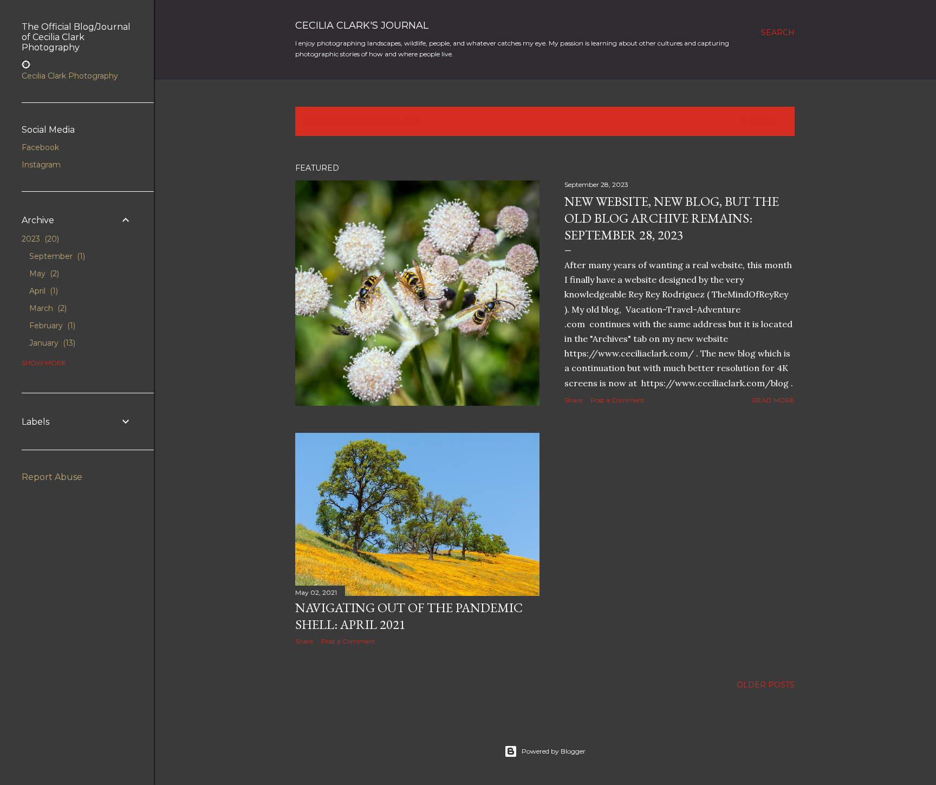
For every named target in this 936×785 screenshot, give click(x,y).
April (42, 291)
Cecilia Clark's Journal (361, 25)
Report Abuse (52, 477)
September (56, 256)
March (46, 308)
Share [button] (573, 400)
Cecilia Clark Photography (70, 76)
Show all (762, 121)
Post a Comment (617, 400)
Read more (773, 400)
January (51, 343)
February (51, 325)
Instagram (41, 165)
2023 (39, 239)
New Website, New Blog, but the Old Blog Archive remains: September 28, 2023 (671, 218)
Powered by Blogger (554, 751)
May (43, 273)
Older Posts (766, 685)
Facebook (40, 147)
